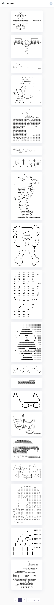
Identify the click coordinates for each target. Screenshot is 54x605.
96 (34, 600)
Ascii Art (10, 3)
